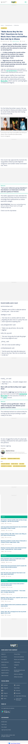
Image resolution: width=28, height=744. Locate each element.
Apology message (5, 463)
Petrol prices (14, 463)
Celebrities (16, 25)
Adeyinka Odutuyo (15, 41)
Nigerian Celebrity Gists (13, 458)
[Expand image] (26, 117)
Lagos (5, 397)
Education (3, 530)
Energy (2, 537)
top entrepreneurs (11, 70)
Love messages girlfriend (19, 466)
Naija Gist (3, 458)
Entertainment (8, 25)
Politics (2, 523)
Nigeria (2, 551)
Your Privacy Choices (15, 743)
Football (2, 544)
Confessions (3, 587)
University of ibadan (6, 466)
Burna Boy (4, 81)
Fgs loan (22, 463)
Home (2, 25)
